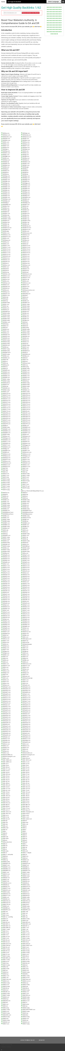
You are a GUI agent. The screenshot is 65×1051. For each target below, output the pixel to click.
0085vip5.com (26, 733)
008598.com (26, 549)
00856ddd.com (6, 443)
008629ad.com (6, 1000)
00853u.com (6, 281)
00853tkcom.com (27, 274)
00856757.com (6, 395)
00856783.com (26, 415)
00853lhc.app (6, 210)
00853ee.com (26, 144)
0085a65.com (26, 606)
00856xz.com (26, 464)
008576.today (6, 484)
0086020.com (6, 877)
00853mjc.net (26, 235)
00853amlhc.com (7, 137)
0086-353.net (6, 772)
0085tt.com (26, 680)
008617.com (26, 958)
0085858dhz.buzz (27, 510)
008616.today (6, 956)
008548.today (6, 318)
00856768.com (26, 402)
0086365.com (26, 1022)
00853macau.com (27, 233)
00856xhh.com (26, 463)
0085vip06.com (26, 690)
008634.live (25, 1015)
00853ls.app (6, 231)
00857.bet (5, 468)
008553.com (26, 338)
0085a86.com (26, 624)
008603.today (26, 885)
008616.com (26, 954)
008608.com (6, 906)
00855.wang (26, 327)
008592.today (6, 539)
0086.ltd (25, 835)
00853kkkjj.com (7, 204)
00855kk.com (6, 358)
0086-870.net (6, 801)
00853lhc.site (6, 222)
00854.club (5, 297)
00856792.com (26, 420)
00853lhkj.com (6, 229)
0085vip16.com (7, 701)
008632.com (6, 1011)
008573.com (26, 479)
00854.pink (5, 299)
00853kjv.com (6, 194)
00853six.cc (6, 263)
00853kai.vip (6, 161)
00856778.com (26, 409)
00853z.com (26, 292)
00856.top (25, 365)
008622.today (6, 983)
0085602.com (6, 372)
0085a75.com (26, 614)
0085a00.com (6, 555)
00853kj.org (6, 174)
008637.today (26, 1024)
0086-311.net (26, 769)
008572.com (26, 477)
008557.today (6, 349)
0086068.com (6, 899)
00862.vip (5, 970)
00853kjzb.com (26, 197)
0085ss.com (6, 676)
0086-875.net (26, 801)
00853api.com (6, 138)
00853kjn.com (6, 186)
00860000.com (6, 863)
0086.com (5, 826)
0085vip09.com (7, 694)
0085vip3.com (26, 713)
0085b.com (5, 635)
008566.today (6, 390)
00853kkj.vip (26, 201)
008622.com (6, 981)
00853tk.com (26, 268)
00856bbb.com (6, 440)
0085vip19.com (26, 703)
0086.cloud (25, 822)
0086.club (5, 824)
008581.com (6, 501)
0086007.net (26, 865)
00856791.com (6, 420)
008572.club (6, 477)
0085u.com (25, 681)
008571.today (26, 475)
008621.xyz (5, 977)
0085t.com (5, 678)
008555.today (6, 343)
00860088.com (6, 870)
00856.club (5, 359)
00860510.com (6, 893)
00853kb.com (6, 163)
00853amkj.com (27, 135)
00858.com (5, 496)
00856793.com (6, 422)
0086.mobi (5, 836)
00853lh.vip (25, 208)
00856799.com (26, 423)
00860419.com (6, 890)
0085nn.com (26, 667)
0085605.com (26, 374)
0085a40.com (26, 592)
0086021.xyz (6, 879)
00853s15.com (6, 251)
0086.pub (25, 842)
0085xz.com (6, 749)
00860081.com (6, 867)
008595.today (6, 546)
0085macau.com (27, 663)
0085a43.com (6, 596)
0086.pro (25, 840)
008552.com (6, 333)
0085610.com (26, 379)
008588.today (6, 521)
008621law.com (27, 979)
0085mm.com (6, 665)
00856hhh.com (6, 447)
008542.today (26, 306)
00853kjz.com (6, 197)
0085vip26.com (26, 710)
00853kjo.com (26, 186)
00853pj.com (26, 240)
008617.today (6, 959)
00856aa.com (6, 436)
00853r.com (26, 242)
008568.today (6, 427)
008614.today (26, 951)
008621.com (6, 975)
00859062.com (6, 535)
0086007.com (6, 865)
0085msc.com (26, 665)
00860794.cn (26, 904)
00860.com (25, 856)
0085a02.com (6, 557)
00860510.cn (26, 892)
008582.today (6, 503)
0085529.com (6, 338)
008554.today (6, 341)
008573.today (6, 480)
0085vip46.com (26, 729)
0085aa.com (26, 630)
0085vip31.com (26, 715)
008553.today (6, 340)
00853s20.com (6, 256)
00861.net (25, 913)
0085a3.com (26, 581)
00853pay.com (6, 240)
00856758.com (26, 395)
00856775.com (26, 407)
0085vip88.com (26, 740)
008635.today (26, 1016)
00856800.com (26, 427)
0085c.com (25, 637)
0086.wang (5, 851)
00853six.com (26, 263)
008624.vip (25, 986)
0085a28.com (26, 580)
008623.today (26, 984)
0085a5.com (26, 601)
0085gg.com (6, 651)
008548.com (26, 317)
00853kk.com (26, 199)
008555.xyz (25, 343)
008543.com (6, 308)
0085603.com (26, 372)
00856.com (25, 359)
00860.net (25, 858)
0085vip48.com (26, 731)
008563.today (26, 382)
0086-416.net (6, 779)
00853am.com (6, 135)
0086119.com (26, 936)
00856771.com (6, 406)
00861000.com (26, 922)
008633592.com (7, 1015)
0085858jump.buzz (27, 514)
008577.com (26, 484)
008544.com (6, 309)
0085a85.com (6, 624)
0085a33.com (26, 585)
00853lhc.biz (6, 211)
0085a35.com (26, 587)
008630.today (26, 1008)
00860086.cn (26, 867)
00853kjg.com (26, 179)
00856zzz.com (26, 466)
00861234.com (26, 943)
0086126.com (6, 947)
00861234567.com (27, 945)
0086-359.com (6, 774)
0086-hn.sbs (26, 815)
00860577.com (6, 895)
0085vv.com (26, 744)
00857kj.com (6, 492)
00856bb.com (26, 438)
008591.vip (25, 537)
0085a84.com (26, 623)
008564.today (26, 384)
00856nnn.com (6, 454)
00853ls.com (26, 231)
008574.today (26, 480)
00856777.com (6, 409)
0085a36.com (6, 589)
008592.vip (25, 539)
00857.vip (25, 472)
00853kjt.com (6, 192)
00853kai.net (26, 160)
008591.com (26, 535)
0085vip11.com (26, 696)
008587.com (6, 517)
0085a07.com (26, 560)
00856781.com (26, 413)
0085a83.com (6, 623)
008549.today (6, 320)
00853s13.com (6, 249)
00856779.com (6, 411)
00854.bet (25, 295)
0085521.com (26, 334)
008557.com (26, 347)
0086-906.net (26, 806)
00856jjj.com (6, 448)
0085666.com (26, 390)
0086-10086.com (7, 762)
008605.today (6, 892)
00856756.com (26, 393)
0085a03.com (26, 557)
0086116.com (6, 936)
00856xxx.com (6, 464)
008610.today (26, 918)
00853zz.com (6, 295)
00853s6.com (6, 259)
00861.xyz (25, 917)
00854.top (5, 301)
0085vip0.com (26, 685)
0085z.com (25, 751)
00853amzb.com (27, 137)
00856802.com (26, 429)
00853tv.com (6, 277)
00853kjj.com (6, 183)
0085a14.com (26, 567)
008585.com (6, 508)
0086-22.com (26, 763)
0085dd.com (6, 646)
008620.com (26, 970)
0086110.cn (6, 931)
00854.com (25, 297)
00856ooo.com (26, 454)
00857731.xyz (26, 486)
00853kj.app (26, 167)
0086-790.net (26, 795)
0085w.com (6, 745)
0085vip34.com (7, 719)
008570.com (6, 473)
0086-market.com (27, 819)
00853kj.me (6, 172)
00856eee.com (26, 443)
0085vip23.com (7, 708)
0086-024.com (26, 758)
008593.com (6, 541)
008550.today (26, 329)
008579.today (6, 489)
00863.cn (25, 1002)
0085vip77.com (26, 738)
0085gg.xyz (25, 651)
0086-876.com (6, 803)
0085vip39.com (26, 722)
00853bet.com (6, 140)
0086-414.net (26, 778)
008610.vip (5, 920)
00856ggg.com (26, 445)
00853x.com (26, 284)
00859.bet (25, 528)
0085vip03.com (7, 688)
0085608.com (6, 377)
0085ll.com (25, 662)
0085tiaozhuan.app (27, 678)
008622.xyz (25, 983)
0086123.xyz (26, 942)
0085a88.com (26, 626)
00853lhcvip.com (7, 227)
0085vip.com (6, 685)
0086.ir (4, 831)
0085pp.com (6, 672)
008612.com (6, 938)
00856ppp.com (26, 456)
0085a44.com (26, 596)
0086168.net (26, 956)
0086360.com (6, 1022)
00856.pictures (26, 363)
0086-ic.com (26, 817)
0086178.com (26, 959)
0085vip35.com (26, 719)
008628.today (26, 997)
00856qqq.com (6, 457)
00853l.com (26, 206)
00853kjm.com (26, 185)
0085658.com (6, 388)
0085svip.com (26, 676)
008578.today (26, 488)
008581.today (26, 501)
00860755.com (6, 902)
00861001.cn (26, 926)
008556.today (26, 345)
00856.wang (26, 366)
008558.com (26, 349)
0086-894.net (6, 806)
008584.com (26, 505)
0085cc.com (6, 640)
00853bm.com (26, 140)
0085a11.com (6, 565)
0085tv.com (6, 681)
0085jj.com (25, 658)
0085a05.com (26, 558)
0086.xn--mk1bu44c (8, 854)
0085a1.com (6, 564)
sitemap (8, 1047)
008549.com (26, 318)
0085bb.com (26, 635)
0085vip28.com (26, 712)
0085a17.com (6, 571)
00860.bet (5, 856)
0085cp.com (6, 642)
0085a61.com (26, 605)
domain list (42, 1040)
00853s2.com (26, 254)
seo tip (10, 1044)
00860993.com (6, 909)
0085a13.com (6, 567)
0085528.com (26, 336)
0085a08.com (6, 562)
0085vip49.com (7, 733)
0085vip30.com (7, 715)
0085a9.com (26, 628)
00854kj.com (26, 320)
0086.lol (5, 835)
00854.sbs (25, 299)
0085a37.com (26, 589)
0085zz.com (6, 758)
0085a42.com (26, 594)
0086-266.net (6, 767)
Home (3, 2)
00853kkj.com (6, 201)
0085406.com (26, 302)
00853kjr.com (6, 190)
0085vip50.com (7, 735)
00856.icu (5, 361)
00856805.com (26, 431)
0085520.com (6, 334)
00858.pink (5, 498)
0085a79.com (26, 617)
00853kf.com (26, 165)
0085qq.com (26, 672)
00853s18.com (26, 252)
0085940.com (6, 544)
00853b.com (26, 138)
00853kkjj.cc (6, 202)
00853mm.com (7, 236)
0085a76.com (6, 615)
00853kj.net (25, 172)
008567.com (6, 391)
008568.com (26, 425)
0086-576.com (26, 787)
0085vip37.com (26, 721)
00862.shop (26, 968)
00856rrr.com (26, 457)
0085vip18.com (7, 703)
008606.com (6, 897)
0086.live (25, 833)
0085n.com (5, 667)
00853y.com (6, 290)
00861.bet (5, 911)
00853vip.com (6, 283)
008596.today (26, 548)
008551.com (6, 331)
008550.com (6, 329)
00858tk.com (6, 528)
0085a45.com (6, 598)
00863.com (5, 1004)
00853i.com (26, 151)
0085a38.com (6, 590)
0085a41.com (6, 594)
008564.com (6, 384)
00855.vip (5, 327)
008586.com (6, 516)
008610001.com (27, 924)
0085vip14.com (7, 699)
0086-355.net (26, 772)
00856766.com (26, 400)
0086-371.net (26, 774)
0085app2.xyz (6, 633)
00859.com (25, 530)
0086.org (25, 838)
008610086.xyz (6, 927)
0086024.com (26, 879)
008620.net (5, 972)
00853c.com (6, 142)
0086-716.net (26, 790)
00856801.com (6, 429)
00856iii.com (26, 447)
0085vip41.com (7, 726)
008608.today (26, 906)
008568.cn (5, 425)
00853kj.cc (25, 169)
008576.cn (25, 482)
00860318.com (26, 886)
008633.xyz (25, 1013)
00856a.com (26, 434)
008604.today (26, 888)
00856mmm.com (27, 452)
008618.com (6, 961)
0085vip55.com (26, 735)
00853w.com (6, 284)
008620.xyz (5, 974)
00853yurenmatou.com (29, 290)
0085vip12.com (7, 697)
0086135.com (26, 949)
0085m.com (6, 663)
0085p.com (25, 671)
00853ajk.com (26, 133)
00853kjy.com (26, 195)
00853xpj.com (6, 286)
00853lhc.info (26, 213)
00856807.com (26, 432)
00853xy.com (6, 288)
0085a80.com (26, 619)
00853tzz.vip (26, 279)
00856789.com (6, 418)
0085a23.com (6, 576)
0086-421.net (26, 779)
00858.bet (5, 494)
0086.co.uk (25, 824)
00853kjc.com (26, 176)
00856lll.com (6, 452)
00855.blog (5, 324)
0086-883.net (6, 804)
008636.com (26, 1018)
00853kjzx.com (6, 199)
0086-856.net (26, 799)
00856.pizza (6, 365)
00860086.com (6, 869)
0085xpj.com (6, 747)
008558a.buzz (26, 350)
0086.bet (25, 820)
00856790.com (26, 418)
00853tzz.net (6, 279)
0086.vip (25, 849)
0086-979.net (26, 808)
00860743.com (6, 901)
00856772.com (26, 406)
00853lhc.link (6, 215)
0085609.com (26, 377)
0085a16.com (26, 569)
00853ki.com (6, 167)
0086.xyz (25, 854)
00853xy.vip (25, 288)
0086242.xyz (6, 988)
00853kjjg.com (26, 183)
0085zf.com (6, 753)
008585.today (26, 508)
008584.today (6, 507)
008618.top (6, 963)
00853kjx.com (6, 195)
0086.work (25, 851)
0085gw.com (6, 653)
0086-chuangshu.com (28, 811)
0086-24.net (6, 765)
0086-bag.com (26, 810)
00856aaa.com (26, 436)
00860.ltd (5, 858)
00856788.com (26, 416)
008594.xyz (25, 542)
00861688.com (6, 958)
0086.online (6, 838)
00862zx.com (26, 1000)
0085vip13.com (26, 697)
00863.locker (26, 1004)
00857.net (5, 472)
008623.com (6, 984)
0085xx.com (26, 747)
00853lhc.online (7, 219)
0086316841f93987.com (29, 1009)
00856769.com (6, 404)
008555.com (26, 341)
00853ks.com (26, 204)
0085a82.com (26, 621)
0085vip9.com (6, 742)
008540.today (6, 302)
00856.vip (5, 366)
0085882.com (26, 523)
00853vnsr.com (26, 283)
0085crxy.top (26, 642)
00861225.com (26, 940)
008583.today (6, 505)
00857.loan (25, 470)
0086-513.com (26, 785)
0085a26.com (26, 578)
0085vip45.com (7, 729)
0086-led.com (6, 819)
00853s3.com (26, 256)
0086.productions (7, 842)
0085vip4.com (6, 724)
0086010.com (6, 874)
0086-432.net (26, 781)
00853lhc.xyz (6, 226)
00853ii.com (26, 153)
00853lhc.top (26, 222)
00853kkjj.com (26, 202)
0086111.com (26, 933)
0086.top (25, 847)
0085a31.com (26, 583)
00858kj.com (26, 526)
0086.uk (5, 849)
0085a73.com (26, 612)
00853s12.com (26, 247)
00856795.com (26, 422)
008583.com (26, 503)
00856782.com (6, 415)
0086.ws (5, 852)
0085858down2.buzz (28, 512)
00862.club (5, 967)
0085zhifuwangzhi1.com (9, 756)
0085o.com (6, 669)
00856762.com (26, 399)
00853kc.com (26, 163)
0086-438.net (6, 783)
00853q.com (6, 242)
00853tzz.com (26, 277)
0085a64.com (6, 606)
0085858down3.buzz (8, 514)
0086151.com (6, 954)
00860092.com (26, 870)
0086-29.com (26, 767)
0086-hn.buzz (26, 813)
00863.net (5, 1006)
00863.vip (25, 1006)
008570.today (26, 473)
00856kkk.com (6, 450)
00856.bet (25, 358)
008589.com (26, 524)
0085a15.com (6, 569)
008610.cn (5, 918)
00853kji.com (26, 181)
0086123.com (6, 942)
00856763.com (6, 400)
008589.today (6, 526)
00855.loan (25, 325)
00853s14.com (26, 249)
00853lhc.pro (6, 220)
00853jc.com (6, 154)
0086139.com (6, 951)
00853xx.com (26, 286)
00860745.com (26, 901)
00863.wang (6, 1008)
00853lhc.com (6, 213)
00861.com (5, 913)
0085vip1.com (26, 694)
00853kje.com (26, 177)
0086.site (5, 845)
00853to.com (6, 276)
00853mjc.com (6, 235)
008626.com (26, 991)
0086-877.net (26, 803)
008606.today (26, 897)
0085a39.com (26, 590)
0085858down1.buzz (8, 512)
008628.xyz (5, 999)
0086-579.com (26, 788)
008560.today (26, 368)
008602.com (6, 876)
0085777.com (6, 488)
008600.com (26, 860)
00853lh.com (6, 208)
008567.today (26, 391)
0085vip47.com (7, 731)
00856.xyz (5, 368)
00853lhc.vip (6, 224)
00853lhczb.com (27, 227)
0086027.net (6, 881)
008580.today (26, 500)
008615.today (26, 952)
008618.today (26, 961)
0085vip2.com (6, 705)
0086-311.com (6, 769)
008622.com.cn (26, 981)
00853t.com (6, 267)
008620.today (26, 972)
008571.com (6, 475)
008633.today (6, 1013)
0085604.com (6, 374)
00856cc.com (26, 440)
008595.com (26, 544)
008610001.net (6, 926)
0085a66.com (6, 608)
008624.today (6, 986)
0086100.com (6, 922)
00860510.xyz (26, 893)
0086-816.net (6, 797)
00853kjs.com (26, 190)
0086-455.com (6, 785)
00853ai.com (6, 133)
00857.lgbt (5, 470)
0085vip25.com (7, 710)
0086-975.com (6, 808)
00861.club (25, 911)
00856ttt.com (26, 459)
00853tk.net (6, 270)
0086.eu (25, 827)
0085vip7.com (6, 738)
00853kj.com (6, 170)
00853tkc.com (6, 274)
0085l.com (5, 662)
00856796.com (6, 423)
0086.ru (24, 844)
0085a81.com (6, 621)
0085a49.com (6, 601)
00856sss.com (6, 459)
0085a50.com (6, 603)
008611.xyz (25, 929)
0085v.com (25, 683)
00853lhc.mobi (6, 217)
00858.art (25, 492)
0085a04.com (6, 558)
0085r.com (5, 674)
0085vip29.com (7, 713)
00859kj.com (6, 553)
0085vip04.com (26, 688)
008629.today (26, 999)
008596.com (6, 548)
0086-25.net (26, 765)
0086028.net (26, 883)
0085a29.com (6, 581)
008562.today (6, 381)
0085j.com (5, 658)
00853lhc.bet (26, 210)
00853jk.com (26, 156)
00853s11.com (6, 247)
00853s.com (6, 243)
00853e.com (6, 144)
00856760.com (26, 397)
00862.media (6, 968)
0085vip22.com (26, 706)
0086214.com (26, 977)
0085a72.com (6, 612)
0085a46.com (26, 598)
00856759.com (6, 397)
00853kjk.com (6, 185)
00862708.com (26, 995)
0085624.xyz (26, 381)
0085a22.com (26, 574)
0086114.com (26, 934)
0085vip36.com (7, 721)
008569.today (6, 434)
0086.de (25, 826)
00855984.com (26, 354)
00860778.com (6, 904)
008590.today (26, 533)
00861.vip (25, 915)
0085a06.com (6, 560)
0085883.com (6, 524)
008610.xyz (25, 920)
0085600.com (6, 370)
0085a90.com (6, 630)
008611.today (6, 929)
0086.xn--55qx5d (27, 852)
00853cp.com (26, 142)
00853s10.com (26, 245)
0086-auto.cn (6, 810)
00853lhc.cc (26, 211)
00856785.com (6, 416)
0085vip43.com (7, 728)
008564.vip (5, 386)
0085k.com (5, 660)
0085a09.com (26, 562)
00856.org (5, 363)
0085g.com (25, 649)
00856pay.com (6, 456)
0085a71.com (26, 610)
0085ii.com (25, 656)
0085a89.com (6, 628)
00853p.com (26, 238)
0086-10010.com (27, 760)
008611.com (26, 927)
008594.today (6, 542)
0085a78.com (6, 617)
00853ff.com (26, 145)
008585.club (26, 507)
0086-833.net (6, 799)
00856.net (25, 361)
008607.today (26, 899)
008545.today (6, 313)
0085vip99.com (26, 742)
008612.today (26, 938)
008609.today (26, 908)
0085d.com (5, 644)
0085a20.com (6, 574)
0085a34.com (6, 587)
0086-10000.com (7, 760)
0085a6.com (6, 605)
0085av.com (26, 633)
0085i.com (5, 656)
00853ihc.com (6, 153)
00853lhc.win (26, 224)
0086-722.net (6, 792)
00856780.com (6, 413)
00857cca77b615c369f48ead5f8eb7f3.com (32, 491)
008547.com (26, 315)
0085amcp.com (27, 631)
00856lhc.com (26, 450)
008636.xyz (25, 1020)
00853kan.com (26, 161)
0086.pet (5, 840)
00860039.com (26, 863)
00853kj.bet (6, 169)
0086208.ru (25, 974)
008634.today (6, 1016)
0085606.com (6, 375)
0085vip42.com (26, 726)
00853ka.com (26, 158)
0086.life (5, 833)
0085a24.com (26, 576)
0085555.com (6, 345)
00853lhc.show (26, 220)
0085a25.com (6, 578)
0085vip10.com (7, 696)
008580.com (6, 500)
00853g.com (6, 147)
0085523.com (6, 336)
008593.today (26, 541)
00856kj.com (26, 448)
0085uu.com (6, 683)
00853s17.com (6, 252)
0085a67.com (26, 608)
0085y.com (25, 749)
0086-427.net (6, 781)
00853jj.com (26, 154)
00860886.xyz (6, 908)
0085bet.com (6, 637)
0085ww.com (26, 745)
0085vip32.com (7, 717)
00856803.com (6, 431)
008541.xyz (5, 306)
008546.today (6, 315)
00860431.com (26, 890)
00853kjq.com (26, 188)
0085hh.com (6, 655)
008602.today (26, 876)
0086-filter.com (7, 813)
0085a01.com (26, 555)
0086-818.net (26, 797)
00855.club (25, 324)
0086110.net (26, 931)
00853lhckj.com (27, 226)
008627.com (26, 993)
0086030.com (6, 886)
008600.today (6, 861)
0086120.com (6, 940)
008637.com (6, 1024)
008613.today (6, 949)
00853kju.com (26, 192)
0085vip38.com (7, 722)
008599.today (26, 551)
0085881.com (6, 523)
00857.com (25, 468)
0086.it (24, 831)
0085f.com (25, 647)
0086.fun (5, 829)
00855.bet (25, 322)
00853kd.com (6, 165)
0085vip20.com (26, 705)
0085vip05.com (7, 690)
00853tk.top (6, 272)
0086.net (25, 836)
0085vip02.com (26, 687)
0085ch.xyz (25, 640)
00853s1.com (6, 245)
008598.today (6, 551)
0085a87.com (6, 626)
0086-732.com (26, 792)
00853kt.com (6, 206)
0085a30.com (6, 583)
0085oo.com (6, 671)
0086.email (5, 827)
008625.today (26, 990)
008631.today (6, 1009)
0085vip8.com (6, 740)
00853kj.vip (25, 174)
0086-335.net (26, 770)
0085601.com (26, 370)
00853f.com (6, 145)
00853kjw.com (26, 194)
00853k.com (6, 158)
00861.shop (6, 915)
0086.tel (5, 847)
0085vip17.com (26, 701)
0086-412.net (6, 778)
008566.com (26, 388)
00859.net (5, 532)
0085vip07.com (7, 692)
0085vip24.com (26, 708)
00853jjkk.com (6, 156)
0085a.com (25, 553)
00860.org (5, 860)
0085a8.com (6, 619)
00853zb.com (6, 293)
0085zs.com (26, 756)
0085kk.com (26, 660)
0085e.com (25, 646)
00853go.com (26, 147)
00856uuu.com (6, 461)
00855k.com (6, 356)
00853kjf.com (6, 179)
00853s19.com (6, 254)
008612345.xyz (6, 945)
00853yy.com (6, 292)
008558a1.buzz (7, 352)
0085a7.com (6, 610)
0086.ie (24, 829)
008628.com (6, 997)
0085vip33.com (26, 717)
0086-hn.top (6, 817)
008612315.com (7, 943)
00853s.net (25, 243)
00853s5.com (26, 258)
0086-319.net (6, 770)
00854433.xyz (6, 311)
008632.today (26, 1011)
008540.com (26, 301)
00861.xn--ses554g (8, 917)
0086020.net (26, 877)
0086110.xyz (6, 933)
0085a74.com (6, 614)
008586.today (26, 516)
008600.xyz (25, 861)
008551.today (26, 331)
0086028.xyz (6, 885)
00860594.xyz (26, 895)
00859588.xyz (26, 546)
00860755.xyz (26, 902)
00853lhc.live (26, 215)
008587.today (6, 519)
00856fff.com (6, 445)
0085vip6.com (6, 737)
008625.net (5, 990)
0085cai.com (6, 639)
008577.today (6, 486)
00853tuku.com (27, 276)
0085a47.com (6, 599)
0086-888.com (26, 804)
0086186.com (26, 963)
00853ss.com (6, 265)
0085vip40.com (26, 724)
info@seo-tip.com (30, 1040)
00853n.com (26, 236)
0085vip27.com (7, 712)
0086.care (5, 822)
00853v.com (26, 281)
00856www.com (7, 463)
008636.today (6, 1020)
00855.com (5, 325)
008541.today (26, 304)
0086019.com (26, 874)
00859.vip (5, 533)
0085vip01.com (7, 687)
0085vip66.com (26, 737)
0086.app (5, 820)
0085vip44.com (26, 728)
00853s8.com (6, 261)
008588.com (26, 519)
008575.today (6, 482)
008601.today (26, 872)
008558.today (6, 350)
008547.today (6, 317)
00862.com (25, 967)
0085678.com (26, 411)
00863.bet (5, 1002)
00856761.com (6, 399)
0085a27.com (6, 580)
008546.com (26, 313)
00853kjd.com (6, 177)
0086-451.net (26, 783)
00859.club (5, 530)
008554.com (26, 340)
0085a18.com (26, 571)
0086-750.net (6, 794)
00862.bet (25, 965)
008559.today (6, 354)
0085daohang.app (27, 644)
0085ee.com (6, 647)
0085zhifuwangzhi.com (29, 754)
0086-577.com (6, 788)
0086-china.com (7, 811)
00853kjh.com (6, 181)
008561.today (6, 379)
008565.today (26, 386)
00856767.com (6, 402)
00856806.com (6, 432)
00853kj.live (25, 170)
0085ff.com (6, 649)
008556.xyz (5, 347)
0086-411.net (26, 776)
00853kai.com (6, 160)
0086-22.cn (5, 763)
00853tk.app (26, 267)
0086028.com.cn (7, 883)
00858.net (25, 496)
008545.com (26, 311)
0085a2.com (26, 573)
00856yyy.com (6, 466)
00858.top (25, 498)
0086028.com (26, 881)
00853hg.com (6, 151)
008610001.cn (6, 924)
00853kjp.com (6, 188)
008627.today (6, 995)
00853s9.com (26, 261)
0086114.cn (6, 934)
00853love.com (26, 229)
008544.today (26, 309)
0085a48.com (26, 599)
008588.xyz (25, 521)
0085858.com (6, 510)
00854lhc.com (6, 322)
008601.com (6, 872)
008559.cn (25, 352)
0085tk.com (6, 680)
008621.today (26, 975)
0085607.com (26, 375)
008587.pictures (27, 517)
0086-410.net (6, 776)
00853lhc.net (26, 217)
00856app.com (6, 438)
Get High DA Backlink (14, 2)
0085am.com (6, 631)
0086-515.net (6, 787)
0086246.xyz (26, 988)
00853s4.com (6, 258)
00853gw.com (26, 149)
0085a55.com (26, 603)
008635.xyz (5, 1018)
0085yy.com (6, 751)
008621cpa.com (7, 979)
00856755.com (6, 393)
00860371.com (6, 888)
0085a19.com (6, 573)
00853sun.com (26, 265)
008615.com (6, 952)
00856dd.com (26, 441)
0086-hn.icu (6, 815)
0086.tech (25, 845)
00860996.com (26, 909)
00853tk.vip (25, 272)
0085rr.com (25, 674)
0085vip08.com (26, 692)
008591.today (6, 537)
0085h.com (25, 653)
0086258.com (6, 991)
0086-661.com (6, 790)
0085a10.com (26, 564)
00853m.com (6, 233)
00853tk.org (26, 270)
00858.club (25, 494)
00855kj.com (26, 356)
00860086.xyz (26, 869)
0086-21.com (26, 762)
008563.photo (6, 382)
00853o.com (6, 238)
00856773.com (6, 407)
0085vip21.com (7, 706)
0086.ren (5, 844)
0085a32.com (6, 585)
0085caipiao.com (27, 639)
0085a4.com (6, 592)
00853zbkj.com (26, 293)
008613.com (26, 947)
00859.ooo (25, 532)
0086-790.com (6, 795)
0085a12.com (26, 565)
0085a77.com (26, 615)
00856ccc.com (6, 441)
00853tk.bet (6, 268)
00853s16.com (26, 251)
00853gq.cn (6, 149)
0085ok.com (26, 669)
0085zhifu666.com (27, 753)
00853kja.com (6, 176)
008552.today (26, 333)
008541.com (6, 304)
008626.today (6, 993)
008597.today (6, 549)
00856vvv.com (26, 461)
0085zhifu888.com (7, 754)
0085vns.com (6, 744)
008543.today (26, 308)
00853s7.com (26, 259)
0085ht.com (26, 655)
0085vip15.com (26, 699)
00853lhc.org (26, 219)
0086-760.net (26, 794)
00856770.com (26, 404)
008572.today (6, 479)
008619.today (6, 965)
